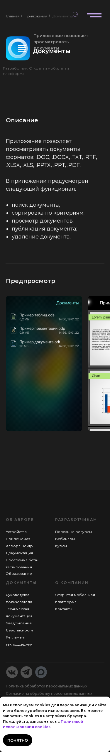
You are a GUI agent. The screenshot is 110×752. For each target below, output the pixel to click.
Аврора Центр (19, 546)
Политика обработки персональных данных (46, 686)
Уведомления (19, 623)
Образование (19, 573)
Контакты (63, 609)
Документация (19, 553)
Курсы (61, 546)
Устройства (16, 531)
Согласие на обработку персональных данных (49, 693)
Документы (62, 16)
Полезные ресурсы (73, 531)
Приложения (36, 16)
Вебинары (65, 539)
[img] (11, 15)
